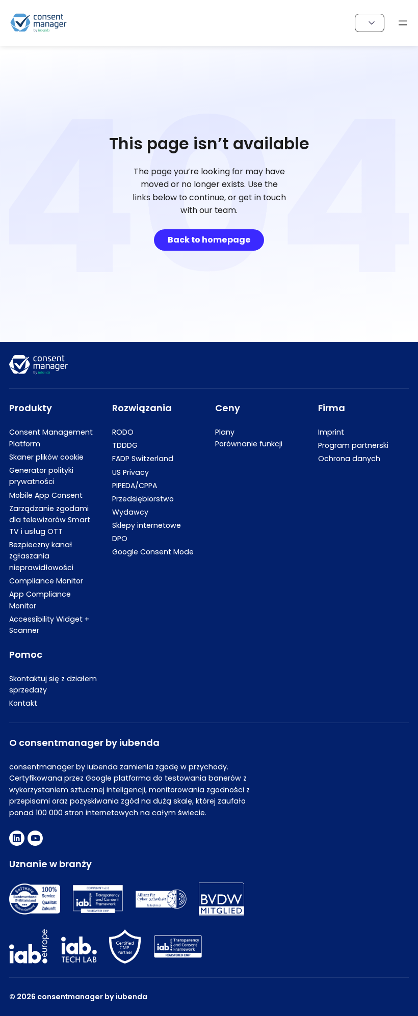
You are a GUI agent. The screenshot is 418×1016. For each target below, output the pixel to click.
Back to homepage (209, 240)
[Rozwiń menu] (403, 23)
